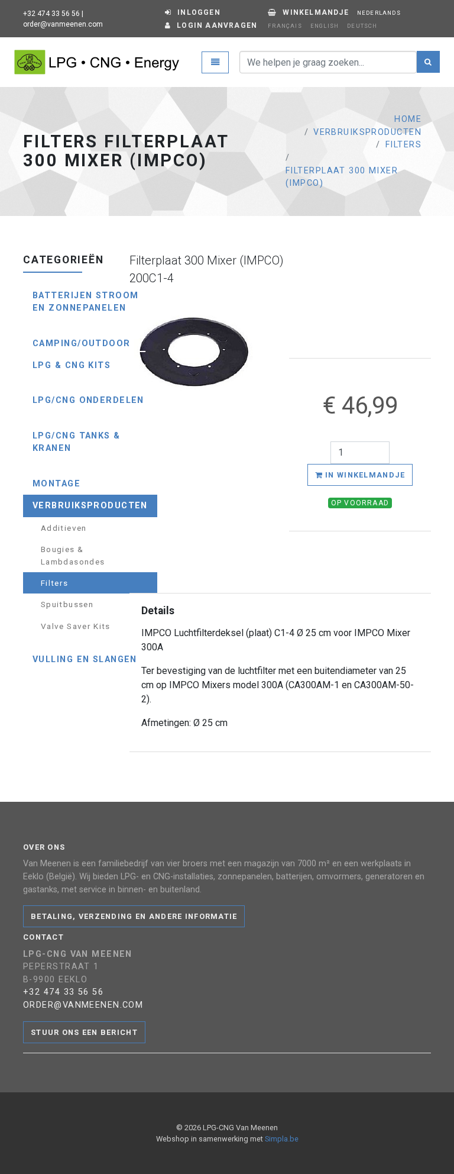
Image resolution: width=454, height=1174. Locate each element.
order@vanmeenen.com (63, 24)
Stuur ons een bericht (84, 1032)
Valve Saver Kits (76, 626)
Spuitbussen (67, 604)
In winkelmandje (364, 474)
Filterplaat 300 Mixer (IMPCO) (342, 177)
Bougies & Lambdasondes (73, 555)
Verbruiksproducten (367, 132)
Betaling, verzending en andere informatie (134, 916)
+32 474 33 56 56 (51, 13)
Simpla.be (282, 1138)
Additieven (64, 528)
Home (407, 119)
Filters (403, 145)
